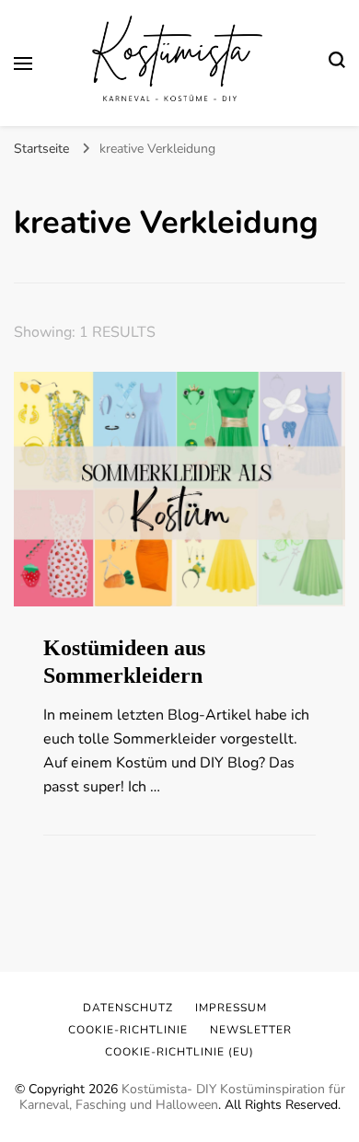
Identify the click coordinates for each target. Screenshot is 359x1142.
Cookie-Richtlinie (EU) (179, 1051)
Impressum (231, 1007)
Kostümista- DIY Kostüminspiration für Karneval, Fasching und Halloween (182, 1096)
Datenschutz (128, 1007)
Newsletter (251, 1029)
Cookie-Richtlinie (128, 1029)
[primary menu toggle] (23, 63)
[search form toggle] (337, 63)
